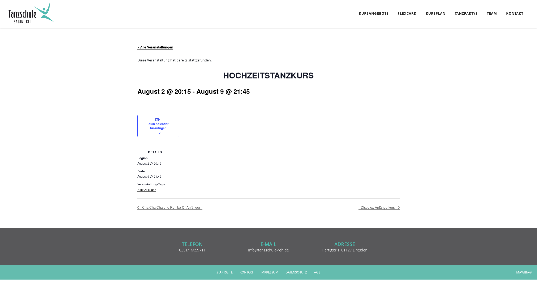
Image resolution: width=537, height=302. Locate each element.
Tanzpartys (466, 13)
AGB (317, 272)
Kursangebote (374, 13)
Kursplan (436, 13)
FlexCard (407, 13)
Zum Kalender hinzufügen (158, 126)
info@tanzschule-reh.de (268, 250)
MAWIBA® (524, 272)
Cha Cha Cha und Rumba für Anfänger (170, 207)
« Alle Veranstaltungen (155, 47)
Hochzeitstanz (146, 189)
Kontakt (514, 13)
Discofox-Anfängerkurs (378, 207)
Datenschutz (296, 272)
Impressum (269, 272)
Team (492, 13)
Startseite (224, 272)
